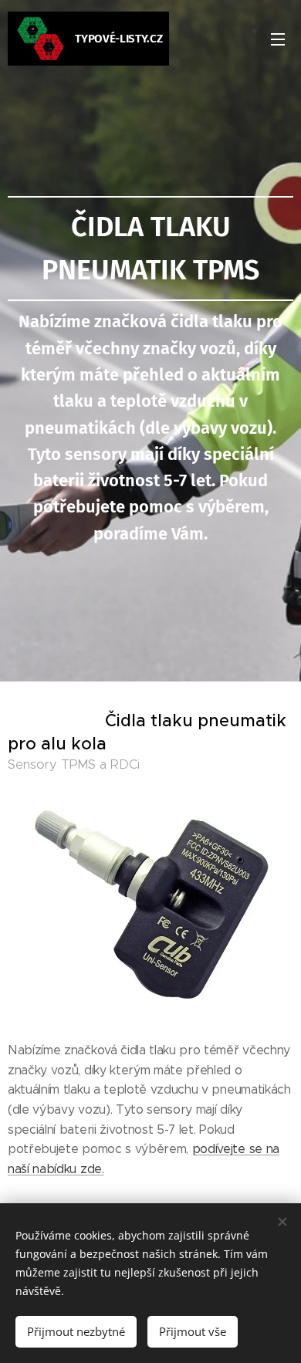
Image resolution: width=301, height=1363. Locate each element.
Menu (277, 38)
